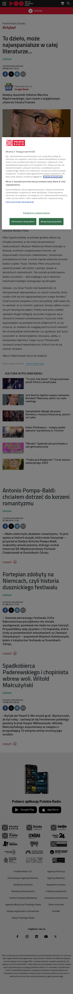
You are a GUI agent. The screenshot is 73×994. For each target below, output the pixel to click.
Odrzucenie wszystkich (22, 221)
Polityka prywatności (52, 176)
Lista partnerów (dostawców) (20, 201)
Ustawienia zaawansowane (36, 213)
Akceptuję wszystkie (51, 221)
